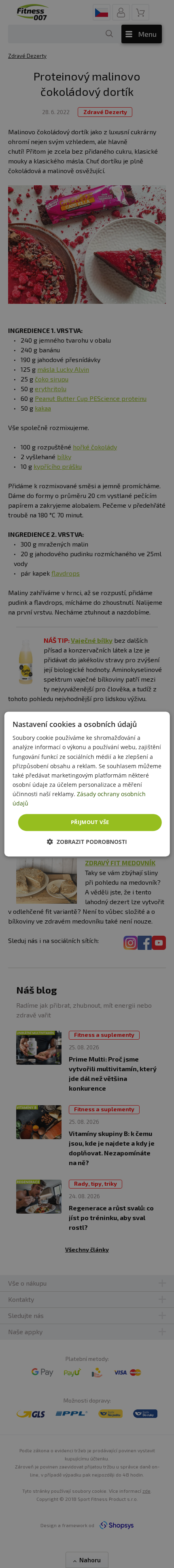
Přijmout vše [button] (90, 822)
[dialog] (87, 784)
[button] (87, 841)
